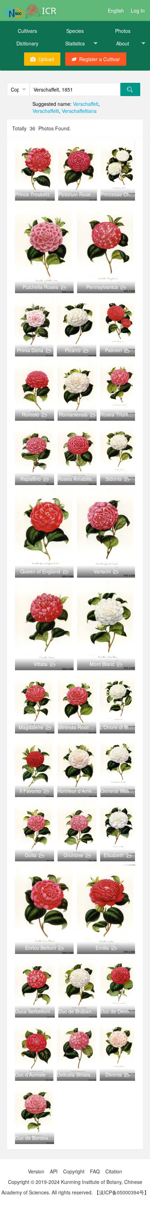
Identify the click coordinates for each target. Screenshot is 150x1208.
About (122, 43)
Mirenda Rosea (75, 727)
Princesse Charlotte (122, 194)
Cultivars (27, 30)
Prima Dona (30, 350)
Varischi (102, 571)
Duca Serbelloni (32, 1011)
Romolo (30, 414)
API (54, 1171)
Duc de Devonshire (121, 1011)
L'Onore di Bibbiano (121, 727)
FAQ (95, 1171)
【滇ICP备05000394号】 (121, 1192)
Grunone (73, 855)
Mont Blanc (102, 663)
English (116, 10)
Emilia (102, 947)
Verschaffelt (85, 103)
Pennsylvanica (102, 286)
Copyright (73, 1171)
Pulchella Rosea (40, 286)
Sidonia (113, 478)
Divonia (113, 1074)
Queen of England (40, 571)
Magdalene (30, 727)
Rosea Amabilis (75, 478)
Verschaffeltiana (79, 110)
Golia (30, 855)
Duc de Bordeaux (34, 1137)
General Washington (122, 790)
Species (75, 30)
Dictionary (27, 43)
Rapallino (30, 478)
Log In (138, 10)
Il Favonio (30, 790)
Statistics (75, 43)
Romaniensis (73, 414)
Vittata (40, 663)
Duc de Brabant (75, 1011)
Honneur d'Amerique (80, 790)
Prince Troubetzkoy (36, 194)
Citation (113, 1171)
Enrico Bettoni (40, 947)
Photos (122, 30)
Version (36, 1171)
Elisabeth (114, 855)
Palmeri (113, 350)
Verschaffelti (45, 110)
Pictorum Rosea (75, 194)
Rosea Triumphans (121, 414)
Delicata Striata (73, 1074)
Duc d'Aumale (30, 1074)
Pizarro (73, 350)
